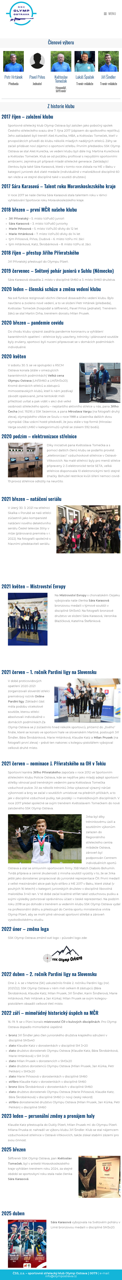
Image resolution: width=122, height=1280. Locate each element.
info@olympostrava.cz (61, 1276)
